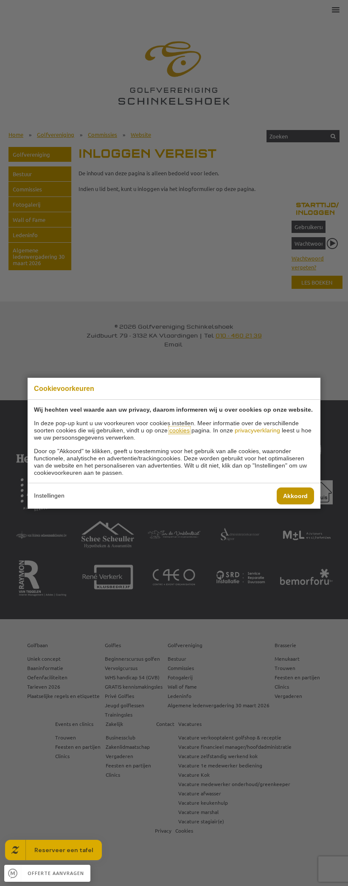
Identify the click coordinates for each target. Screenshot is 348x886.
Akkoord (295, 496)
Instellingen (49, 495)
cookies (179, 430)
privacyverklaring (257, 430)
